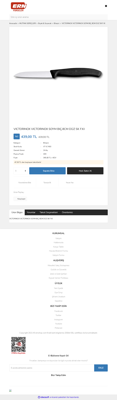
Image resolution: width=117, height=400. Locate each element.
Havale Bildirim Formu (58, 251)
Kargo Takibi (58, 247)
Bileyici (46, 143)
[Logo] (19, 7)
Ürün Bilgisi (17, 212)
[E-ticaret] (58, 397)
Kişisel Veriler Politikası (58, 278)
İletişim (58, 238)
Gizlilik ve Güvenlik (58, 269)
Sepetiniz (58, 301)
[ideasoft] (43, 397)
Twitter (58, 315)
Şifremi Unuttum (58, 296)
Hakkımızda (58, 242)
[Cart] (105, 7)
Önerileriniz (67, 212)
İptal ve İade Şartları (58, 274)
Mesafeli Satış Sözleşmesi (58, 265)
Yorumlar (31, 212)
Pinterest (58, 328)
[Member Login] (99, 7)
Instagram (58, 319)
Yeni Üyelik (58, 288)
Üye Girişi (58, 292)
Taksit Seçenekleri (49, 212)
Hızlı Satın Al (85, 171)
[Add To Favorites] (25, 182)
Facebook (59, 311)
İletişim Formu (58, 255)
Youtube (58, 324)
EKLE (101, 367)
